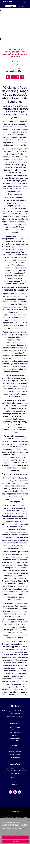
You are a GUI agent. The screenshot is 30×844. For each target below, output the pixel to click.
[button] (24, 2)
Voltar (4, 45)
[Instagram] (10, 792)
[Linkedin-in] (15, 792)
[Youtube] (19, 792)
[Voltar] (1, 44)
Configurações (15, 832)
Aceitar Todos (15, 841)
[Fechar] (28, 820)
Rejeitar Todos (15, 837)
